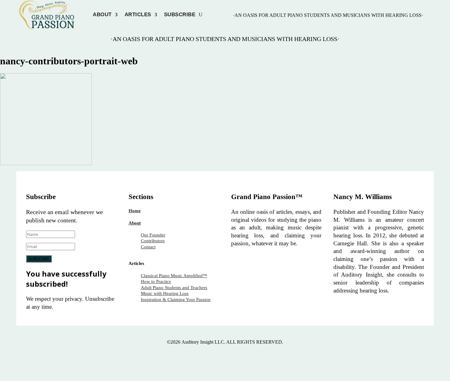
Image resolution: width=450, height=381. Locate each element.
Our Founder (153, 234)
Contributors (153, 240)
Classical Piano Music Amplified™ (174, 275)
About (102, 14)
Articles (138, 14)
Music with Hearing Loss (165, 293)
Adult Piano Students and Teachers (174, 287)
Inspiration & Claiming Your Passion (176, 299)
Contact (148, 246)
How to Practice (156, 281)
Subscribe (180, 14)
